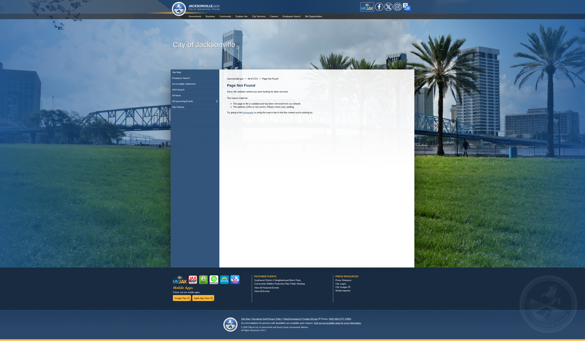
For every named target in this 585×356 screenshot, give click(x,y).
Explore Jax (242, 16)
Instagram (397, 6)
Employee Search (292, 16)
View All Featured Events (266, 287)
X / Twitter (388, 6)
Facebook (379, 6)
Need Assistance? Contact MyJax (302, 319)
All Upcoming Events (182, 101)
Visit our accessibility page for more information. (337, 323)
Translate (406, 6)
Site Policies (178, 107)
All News (176, 95)
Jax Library (224, 279)
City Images (342, 287)
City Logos (340, 283)
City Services (259, 16)
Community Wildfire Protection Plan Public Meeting (279, 283)
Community (225, 16)
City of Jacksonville (179, 9)
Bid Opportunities (313, 16)
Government (195, 16)
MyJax (367, 6)
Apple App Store (204, 297)
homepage (248, 112)
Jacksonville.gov (235, 78)
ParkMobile (213, 279)
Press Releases (343, 280)
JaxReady (192, 279)
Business (210, 16)
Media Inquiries (343, 290)
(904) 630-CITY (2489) (340, 319)
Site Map (176, 72)
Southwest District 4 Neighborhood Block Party (277, 280)
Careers (274, 16)
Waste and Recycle (203, 279)
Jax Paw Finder (234, 279)
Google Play (182, 297)
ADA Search (178, 89)
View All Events (262, 291)
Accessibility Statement (183, 84)
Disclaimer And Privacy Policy (267, 319)
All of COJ (253, 78)
